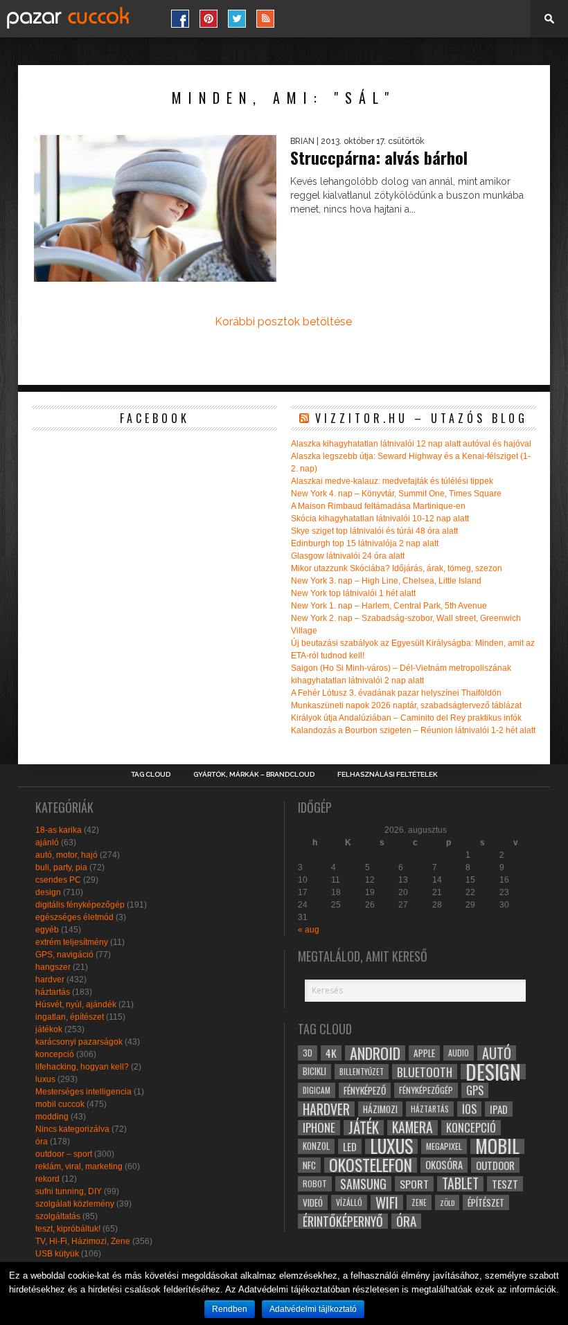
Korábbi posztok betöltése (283, 321)
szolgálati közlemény (74, 1204)
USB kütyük (57, 1254)
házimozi (380, 1109)
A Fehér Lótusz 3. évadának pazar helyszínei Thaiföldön (396, 693)
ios (469, 1109)
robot (315, 1183)
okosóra (444, 1164)
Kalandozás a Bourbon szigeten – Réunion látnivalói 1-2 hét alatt (413, 730)
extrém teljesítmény (71, 942)
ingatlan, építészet (69, 1017)
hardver (49, 979)
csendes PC (58, 880)
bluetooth (424, 1071)
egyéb (47, 930)
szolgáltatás (57, 1216)
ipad (499, 1109)
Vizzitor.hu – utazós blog (421, 418)
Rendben (229, 1309)
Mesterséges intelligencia (83, 1092)
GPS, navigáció (64, 954)
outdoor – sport (63, 1154)
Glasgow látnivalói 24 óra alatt (348, 556)
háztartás (52, 992)
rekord (47, 1179)
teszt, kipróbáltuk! (67, 1229)
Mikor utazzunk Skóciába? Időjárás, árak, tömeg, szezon (396, 568)
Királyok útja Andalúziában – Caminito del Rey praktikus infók (406, 718)
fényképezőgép (426, 1090)
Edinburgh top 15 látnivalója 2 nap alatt (364, 543)
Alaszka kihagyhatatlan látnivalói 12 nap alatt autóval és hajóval (411, 444)
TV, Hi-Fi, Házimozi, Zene (82, 1241)
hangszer (53, 967)
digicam (316, 1090)
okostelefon (370, 1165)
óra (41, 1141)
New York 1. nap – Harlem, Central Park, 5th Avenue (389, 606)
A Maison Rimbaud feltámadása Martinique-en (378, 506)
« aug (308, 930)
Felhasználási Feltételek (387, 774)
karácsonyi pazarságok (79, 1042)
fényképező (365, 1090)
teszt (505, 1183)
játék (363, 1127)
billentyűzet (361, 1071)
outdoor (495, 1165)
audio (458, 1052)
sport (414, 1183)
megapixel (444, 1146)
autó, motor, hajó (66, 855)
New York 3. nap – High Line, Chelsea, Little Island (386, 581)
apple (424, 1053)
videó (313, 1202)
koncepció (54, 1054)
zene (419, 1202)
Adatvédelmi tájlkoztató (313, 1309)
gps (474, 1090)
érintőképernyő (343, 1221)
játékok (48, 1029)
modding (52, 1116)
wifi (386, 1202)
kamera (412, 1127)
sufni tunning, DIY (68, 1191)
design (48, 892)
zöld (447, 1202)
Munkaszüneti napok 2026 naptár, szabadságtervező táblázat (406, 705)
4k (331, 1053)
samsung (363, 1183)
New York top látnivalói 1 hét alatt (353, 593)
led (350, 1146)
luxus (45, 1079)
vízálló (349, 1202)
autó (496, 1053)
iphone (319, 1127)
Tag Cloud (150, 774)
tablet (460, 1183)
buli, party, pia (61, 867)
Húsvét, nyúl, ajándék (75, 1004)
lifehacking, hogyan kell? (82, 1067)
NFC (309, 1164)
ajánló (47, 842)
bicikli (314, 1071)
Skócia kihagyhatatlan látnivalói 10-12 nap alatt (380, 518)
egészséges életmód (74, 917)
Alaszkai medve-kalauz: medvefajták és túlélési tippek (392, 481)
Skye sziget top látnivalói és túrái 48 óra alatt (374, 531)
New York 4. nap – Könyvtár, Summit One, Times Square (396, 493)
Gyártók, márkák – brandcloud (253, 774)
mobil (497, 1146)
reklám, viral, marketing (79, 1166)
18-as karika (58, 830)
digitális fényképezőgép (80, 905)
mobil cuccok (60, 1104)
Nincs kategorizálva (72, 1129)
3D (307, 1052)
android (375, 1053)
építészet (486, 1202)
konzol (316, 1146)
